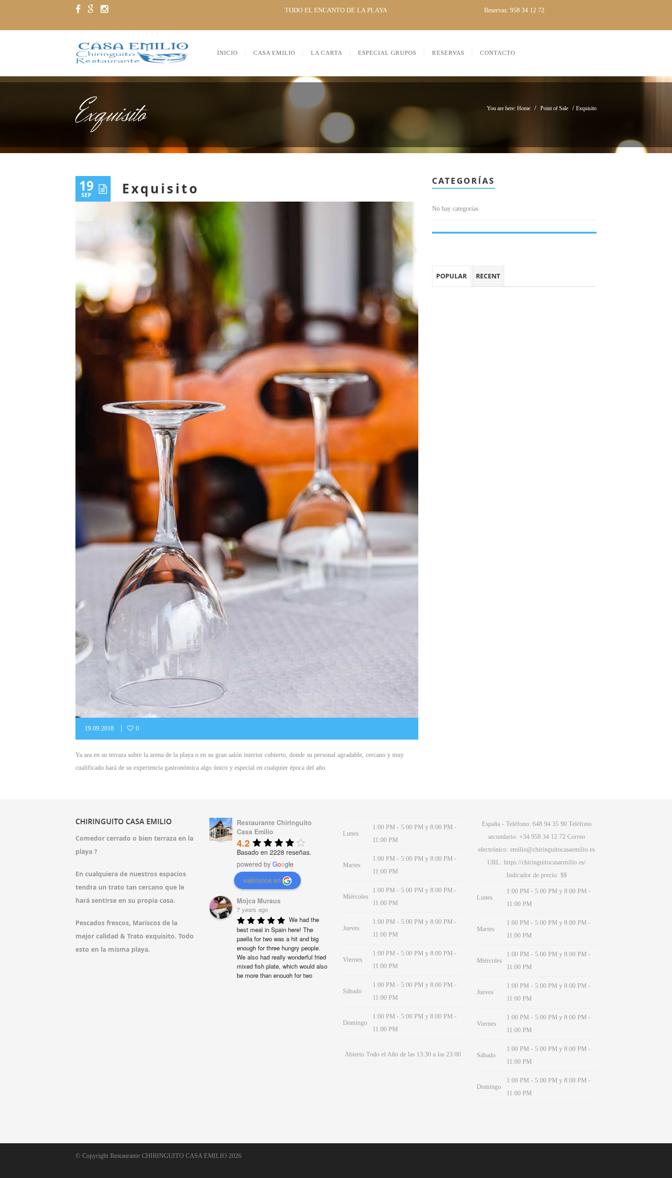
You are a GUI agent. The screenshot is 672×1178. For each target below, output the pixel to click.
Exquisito (160, 188)
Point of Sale (554, 108)
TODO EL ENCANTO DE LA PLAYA (336, 10)
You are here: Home (508, 108)
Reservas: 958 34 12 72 (514, 10)
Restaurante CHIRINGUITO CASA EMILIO (168, 1155)
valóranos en (262, 880)
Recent (488, 276)
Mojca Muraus (259, 900)
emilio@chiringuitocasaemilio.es (552, 849)
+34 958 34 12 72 (542, 836)
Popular (451, 276)
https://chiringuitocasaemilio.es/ (545, 862)
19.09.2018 (99, 728)
